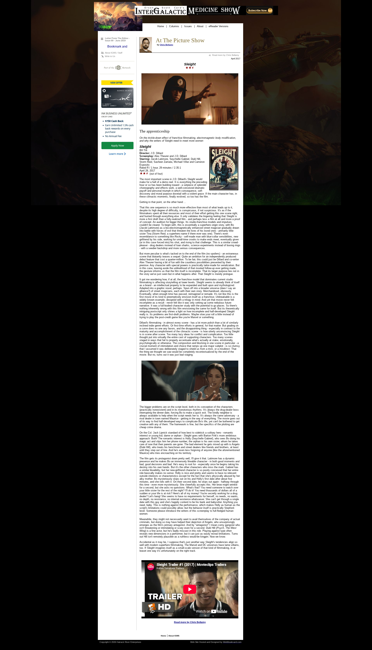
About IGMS (173, 636)
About (200, 26)
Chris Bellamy (166, 45)
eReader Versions (218, 26)
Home (160, 26)
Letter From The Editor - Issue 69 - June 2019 (117, 39)
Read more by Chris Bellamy (225, 55)
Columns (174, 26)
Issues (188, 26)
